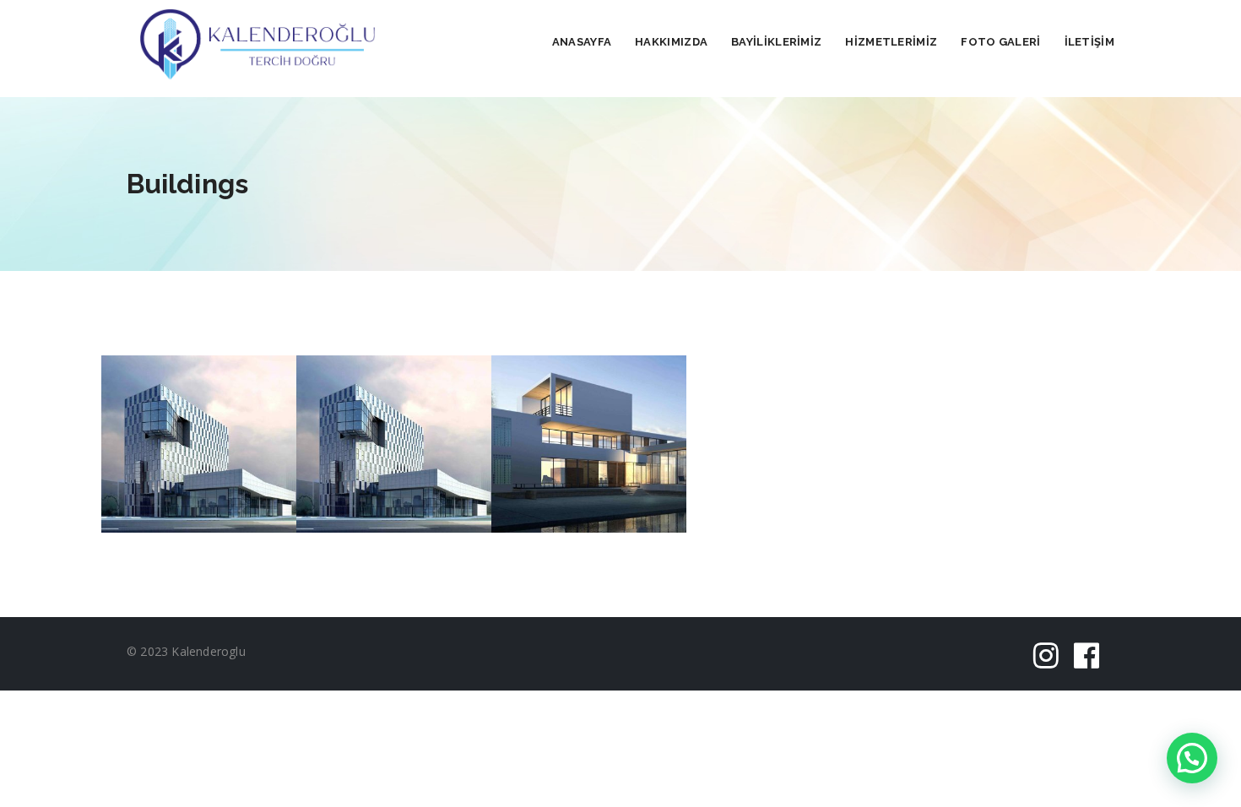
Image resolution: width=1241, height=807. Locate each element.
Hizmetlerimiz (891, 41)
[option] (198, 444)
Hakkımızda (671, 41)
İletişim (1089, 41)
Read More (199, 470)
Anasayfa (581, 41)
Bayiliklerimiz (776, 41)
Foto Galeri (1000, 41)
